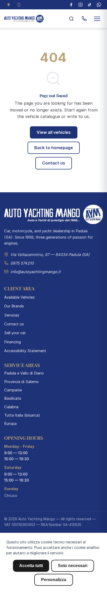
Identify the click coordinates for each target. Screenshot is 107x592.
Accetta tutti (31, 565)
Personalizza (53, 579)
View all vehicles (54, 132)
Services (11, 315)
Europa (10, 423)
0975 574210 (22, 263)
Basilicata (12, 398)
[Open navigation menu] (97, 18)
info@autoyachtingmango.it (35, 271)
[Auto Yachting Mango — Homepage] (24, 19)
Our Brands (14, 306)
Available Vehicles (19, 297)
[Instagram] (80, 5)
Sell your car (15, 333)
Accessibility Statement (25, 350)
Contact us (53, 163)
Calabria (11, 407)
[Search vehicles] (71, 18)
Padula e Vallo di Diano (24, 373)
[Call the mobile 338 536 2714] (19, 4)
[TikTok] (89, 5)
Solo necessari (72, 565)
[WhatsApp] (99, 5)
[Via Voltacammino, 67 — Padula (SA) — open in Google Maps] (8, 4)
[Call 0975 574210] (84, 18)
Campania (13, 390)
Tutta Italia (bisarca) (22, 415)
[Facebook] (71, 5)
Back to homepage (53, 147)
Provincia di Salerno (21, 381)
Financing (12, 342)
